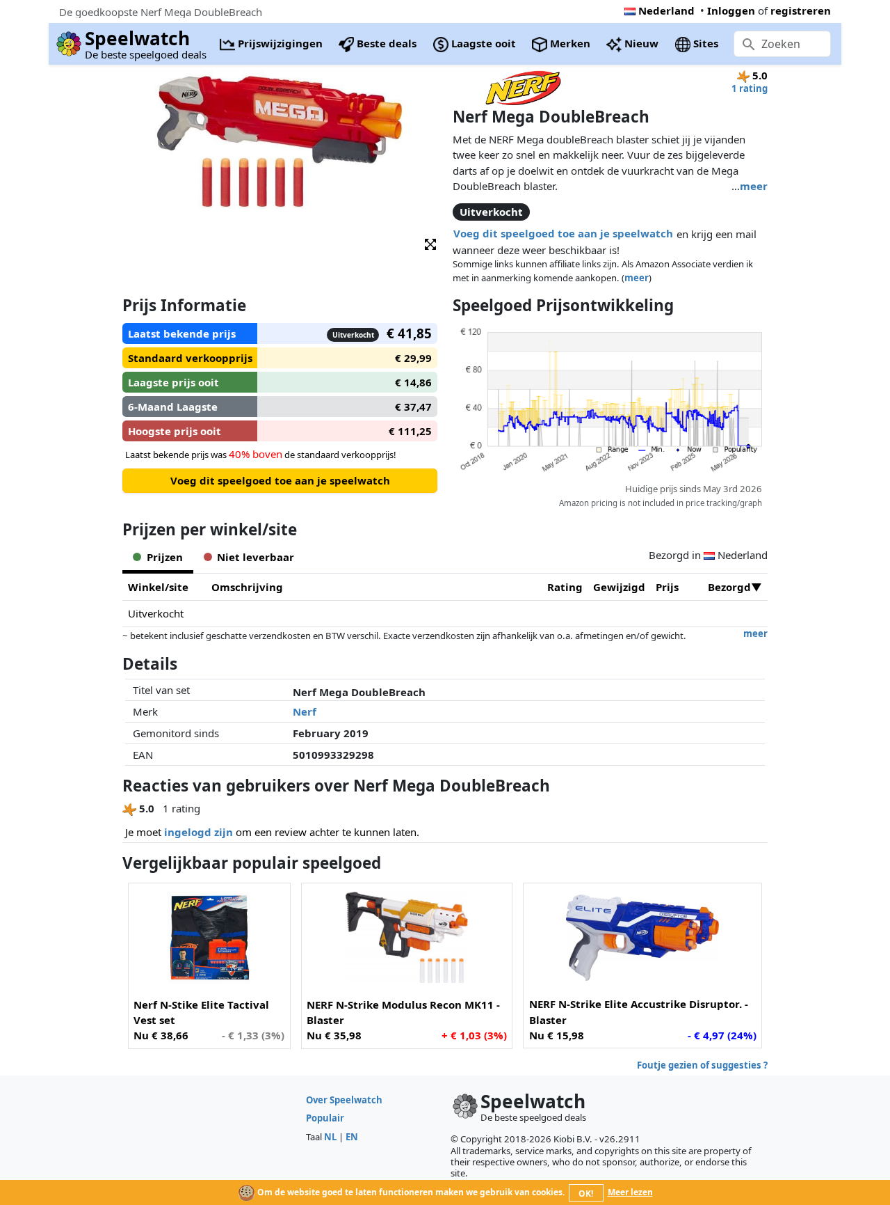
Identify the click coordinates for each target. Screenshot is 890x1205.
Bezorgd (729, 587)
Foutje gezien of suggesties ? (702, 1065)
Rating (565, 587)
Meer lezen (630, 1192)
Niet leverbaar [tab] (255, 557)
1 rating (749, 88)
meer (754, 186)
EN (352, 1137)
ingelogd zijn (198, 832)
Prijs (667, 587)
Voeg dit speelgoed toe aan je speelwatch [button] (563, 233)
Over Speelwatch (344, 1100)
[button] (430, 243)
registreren (800, 10)
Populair (325, 1118)
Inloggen (731, 10)
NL (330, 1137)
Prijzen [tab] (165, 557)
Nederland (666, 10)
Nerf (304, 711)
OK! (585, 1193)
